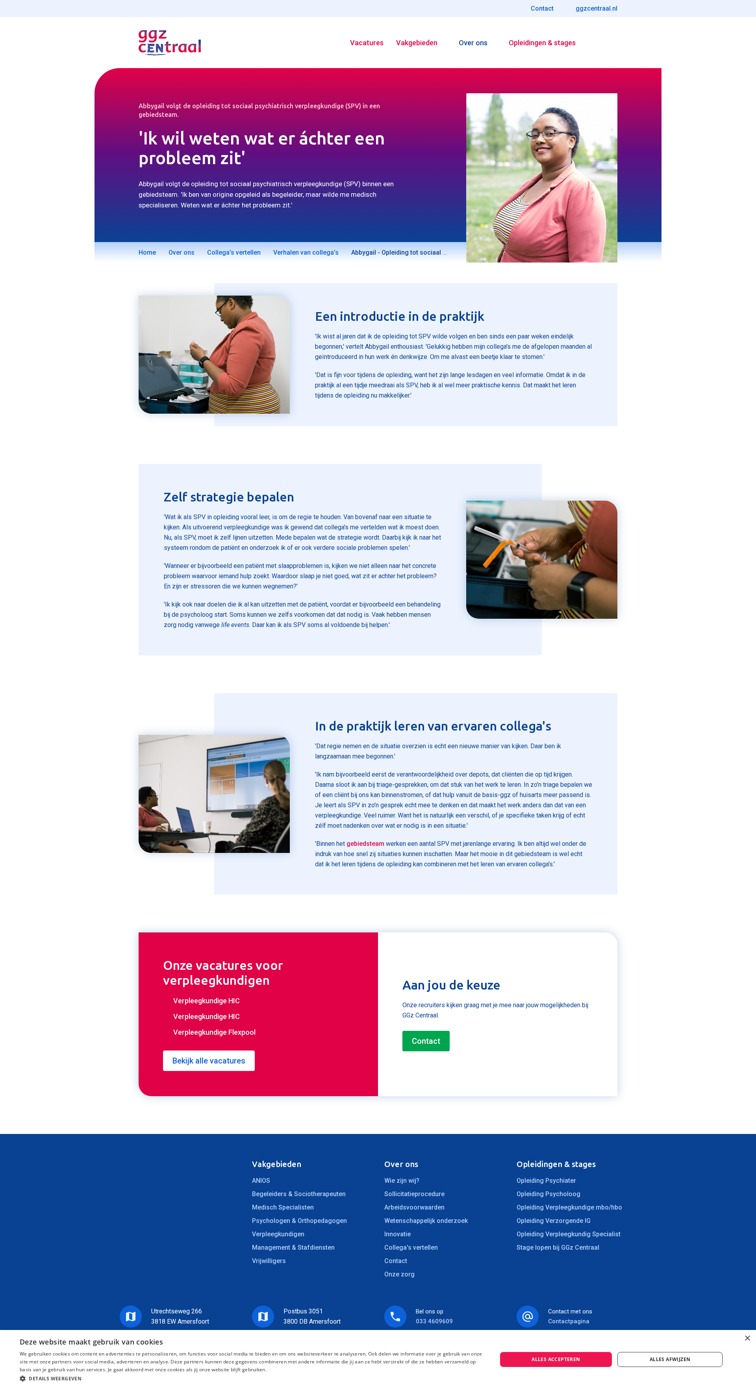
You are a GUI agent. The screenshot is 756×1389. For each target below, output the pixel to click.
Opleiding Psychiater (546, 1180)
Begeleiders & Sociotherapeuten (299, 1194)
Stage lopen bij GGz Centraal (558, 1247)
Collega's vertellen (234, 252)
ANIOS (261, 1180)
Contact (426, 1041)
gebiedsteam (365, 843)
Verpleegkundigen (278, 1234)
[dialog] (378, 1359)
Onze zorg (399, 1274)
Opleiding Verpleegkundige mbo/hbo (569, 1207)
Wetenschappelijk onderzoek (426, 1220)
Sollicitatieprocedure (414, 1194)
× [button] (747, 1338)
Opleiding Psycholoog (548, 1194)
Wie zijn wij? (401, 1180)
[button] (251, 1378)
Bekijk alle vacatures (208, 1060)
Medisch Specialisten (283, 1207)
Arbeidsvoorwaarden (414, 1207)
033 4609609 (434, 1321)
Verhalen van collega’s (306, 252)
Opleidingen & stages (542, 43)
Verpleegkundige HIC (206, 1001)
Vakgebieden (416, 43)
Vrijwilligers (269, 1261)
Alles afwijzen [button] (670, 1359)
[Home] (170, 42)
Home (147, 252)
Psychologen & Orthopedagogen (299, 1220)
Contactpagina (568, 1321)
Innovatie (397, 1234)
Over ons (473, 43)
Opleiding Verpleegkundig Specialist (569, 1234)
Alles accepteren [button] (556, 1359)
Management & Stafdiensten (293, 1247)
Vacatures (367, 43)
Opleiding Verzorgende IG (554, 1220)
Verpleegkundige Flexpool (214, 1032)
